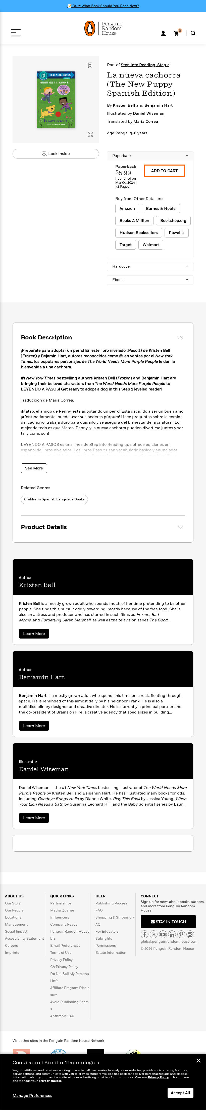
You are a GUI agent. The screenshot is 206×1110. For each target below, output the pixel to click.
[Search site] (193, 33)
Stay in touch (170, 922)
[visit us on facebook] (144, 934)
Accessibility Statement (24, 938)
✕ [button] (198, 1061)
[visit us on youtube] (163, 934)
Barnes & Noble (161, 208)
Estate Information (110, 952)
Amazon (127, 208)
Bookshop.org (173, 220)
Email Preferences (65, 945)
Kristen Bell (124, 105)
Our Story (13, 903)
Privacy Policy (61, 959)
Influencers (59, 917)
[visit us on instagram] (190, 934)
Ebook (150, 280)
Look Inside (58, 153)
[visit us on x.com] (154, 934)
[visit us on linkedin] (172, 934)
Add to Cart (164, 171)
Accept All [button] (180, 1093)
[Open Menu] (16, 33)
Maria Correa (145, 121)
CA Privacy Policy (64, 966)
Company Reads (63, 924)
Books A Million (134, 220)
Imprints (12, 952)
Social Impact (16, 931)
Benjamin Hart (158, 105)
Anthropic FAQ (62, 1016)
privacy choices (50, 1081)
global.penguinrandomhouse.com (169, 941)
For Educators (107, 931)
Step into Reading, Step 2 (145, 65)
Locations (13, 917)
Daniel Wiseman (148, 113)
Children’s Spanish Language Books (54, 499)
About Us (14, 896)
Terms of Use (61, 952)
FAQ (99, 910)
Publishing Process (111, 903)
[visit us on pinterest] (181, 934)
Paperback (150, 155)
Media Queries (62, 910)
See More (34, 468)
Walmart (151, 245)
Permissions (105, 945)
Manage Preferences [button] (32, 1095)
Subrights (103, 938)
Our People (14, 910)
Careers (11, 945)
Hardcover (150, 266)
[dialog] (103, 1082)
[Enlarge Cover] (90, 134)
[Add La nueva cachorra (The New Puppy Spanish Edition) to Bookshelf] (90, 65)
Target (126, 245)
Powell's (176, 232)
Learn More (36, 635)
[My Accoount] (163, 32)
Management (16, 924)
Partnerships (61, 903)
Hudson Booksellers (139, 232)
